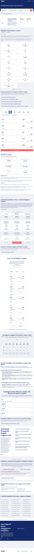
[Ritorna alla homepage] (2, 1)
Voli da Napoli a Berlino (4, 505)
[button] (20, 10)
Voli (4, 519)
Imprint (18, 551)
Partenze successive (20, 326)
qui (26, 329)
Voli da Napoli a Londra (26, 503)
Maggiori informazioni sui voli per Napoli (8, 491)
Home (2, 519)
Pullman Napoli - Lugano (21, 488)
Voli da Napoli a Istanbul (26, 505)
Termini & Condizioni (24, 551)
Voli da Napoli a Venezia (26, 507)
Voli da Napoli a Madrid (4, 503)
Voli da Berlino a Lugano (26, 515)
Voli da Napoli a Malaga (26, 509)
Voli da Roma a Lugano (4, 515)
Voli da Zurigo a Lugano (15, 513)
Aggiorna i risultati (16, 267)
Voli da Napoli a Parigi (26, 499)
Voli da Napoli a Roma (26, 501)
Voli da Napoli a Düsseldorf (5, 511)
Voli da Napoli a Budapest (5, 509)
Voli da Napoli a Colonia (15, 509)
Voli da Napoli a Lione (4, 513)
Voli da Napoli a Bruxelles (16, 507)
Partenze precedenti (14, 326)
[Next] (32, 112)
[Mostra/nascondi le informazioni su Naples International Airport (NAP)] (32, 478)
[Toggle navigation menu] (32, 1)
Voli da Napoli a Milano (15, 499)
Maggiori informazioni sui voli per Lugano (24, 491)
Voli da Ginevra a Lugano (26, 513)
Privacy (30, 551)
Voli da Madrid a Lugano (16, 515)
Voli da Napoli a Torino (15, 511)
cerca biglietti (9, 161)
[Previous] (3, 344)
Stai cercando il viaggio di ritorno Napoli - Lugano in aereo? (8, 489)
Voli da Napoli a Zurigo (4, 499)
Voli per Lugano (9, 519)
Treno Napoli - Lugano (21, 490)
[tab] (6, 115)
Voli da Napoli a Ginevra (5, 501)
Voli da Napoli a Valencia (26, 511)
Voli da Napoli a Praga (4, 507)
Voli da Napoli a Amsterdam (16, 505)
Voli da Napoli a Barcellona (16, 503)
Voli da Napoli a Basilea (15, 501)
